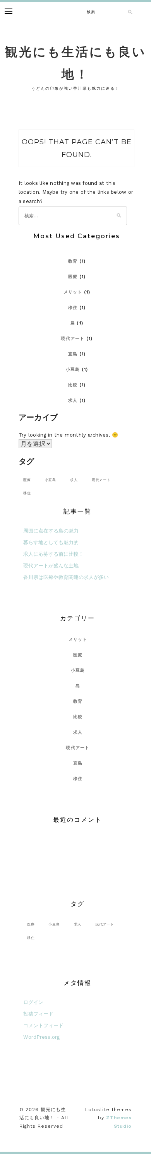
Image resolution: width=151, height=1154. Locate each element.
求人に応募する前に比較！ (53, 554)
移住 (73, 307)
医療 (73, 276)
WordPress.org (41, 1037)
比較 (73, 385)
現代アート (72, 338)
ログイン (33, 1002)
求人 (73, 400)
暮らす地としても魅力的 (51, 542)
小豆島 (73, 369)
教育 (73, 261)
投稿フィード (38, 1014)
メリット (72, 292)
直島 (73, 354)
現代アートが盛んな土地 (51, 565)
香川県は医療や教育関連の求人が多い (66, 577)
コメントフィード (43, 1025)
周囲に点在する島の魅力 (51, 531)
